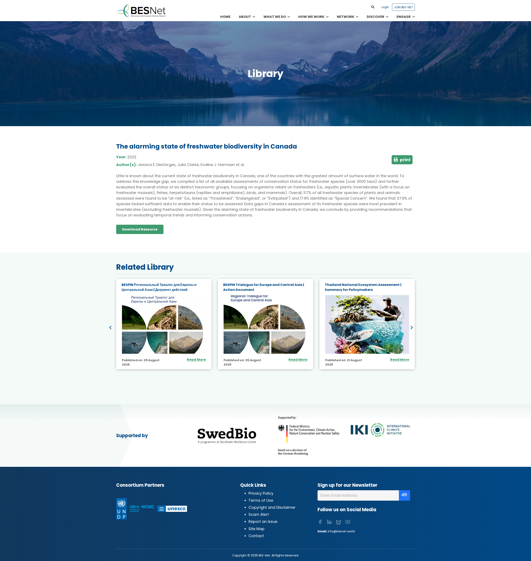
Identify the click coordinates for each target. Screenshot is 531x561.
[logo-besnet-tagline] (141, 10)
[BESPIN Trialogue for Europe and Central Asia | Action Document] (265, 324)
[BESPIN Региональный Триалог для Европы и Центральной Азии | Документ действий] (164, 324)
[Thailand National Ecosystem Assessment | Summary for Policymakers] (367, 324)
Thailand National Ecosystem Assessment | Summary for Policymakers (363, 287)
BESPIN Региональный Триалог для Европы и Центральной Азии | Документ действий (159, 287)
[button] (373, 7)
